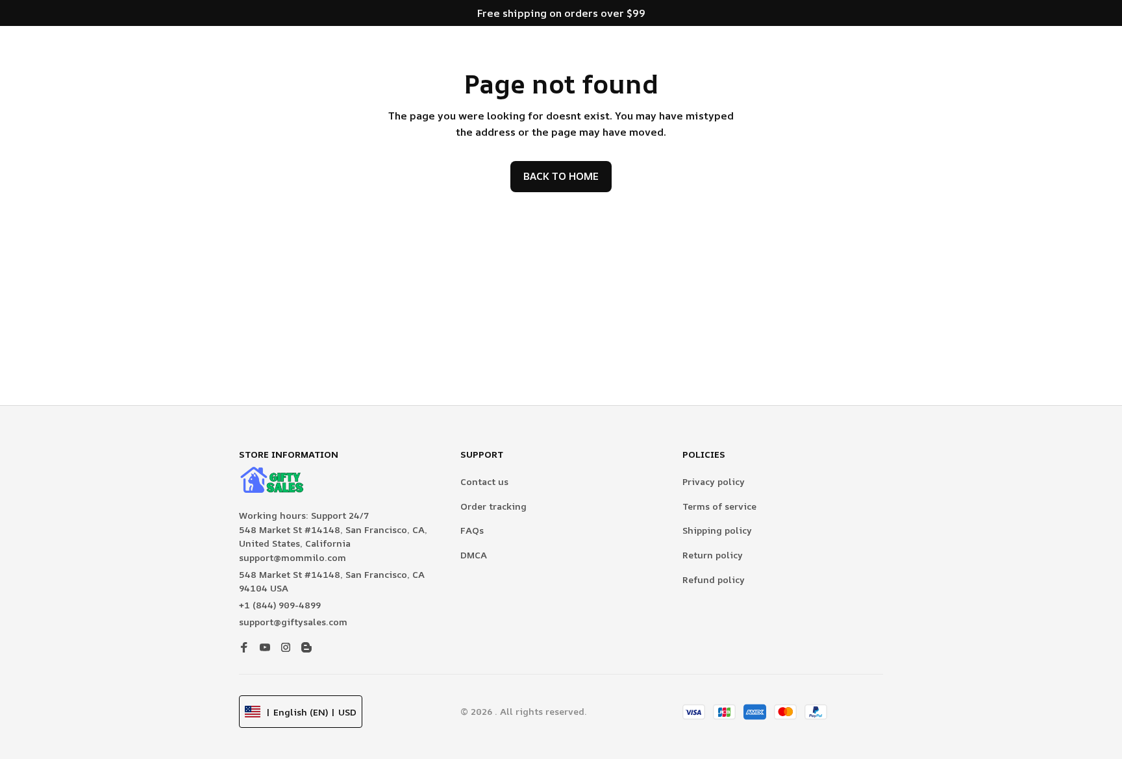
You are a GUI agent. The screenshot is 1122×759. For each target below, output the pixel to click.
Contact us (484, 481)
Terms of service (719, 506)
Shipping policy (717, 530)
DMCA (473, 555)
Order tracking (493, 506)
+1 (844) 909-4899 (280, 605)
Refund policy (713, 579)
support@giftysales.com (293, 622)
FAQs (472, 530)
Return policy (712, 555)
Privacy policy (713, 481)
